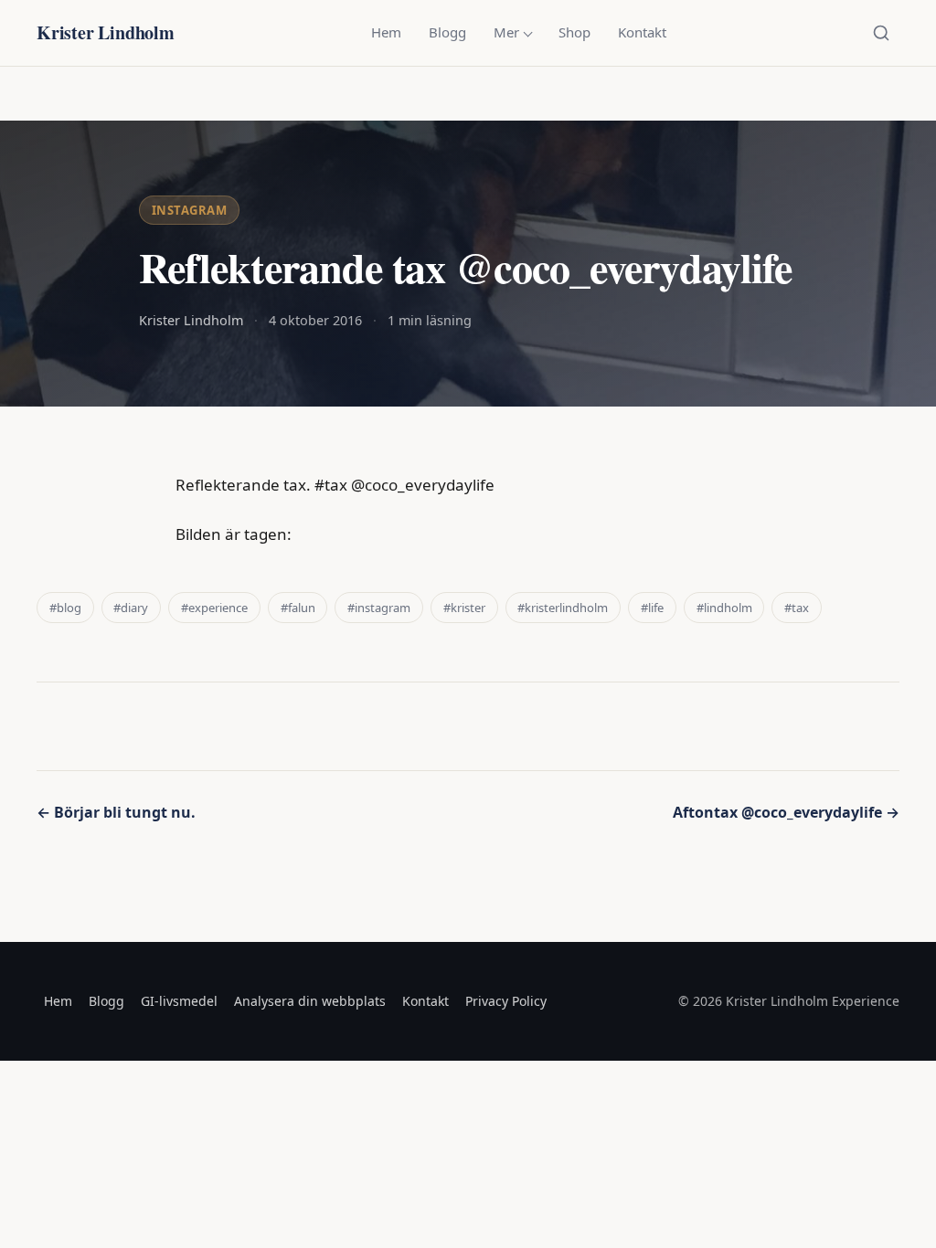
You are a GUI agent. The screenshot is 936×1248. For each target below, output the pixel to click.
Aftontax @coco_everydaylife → (786, 812)
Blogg (447, 32)
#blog (65, 607)
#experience (214, 607)
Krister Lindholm (106, 32)
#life (652, 607)
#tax (796, 607)
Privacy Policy (506, 1001)
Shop (574, 32)
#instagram (378, 607)
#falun (298, 607)
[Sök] (881, 33)
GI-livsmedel (179, 1001)
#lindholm (724, 607)
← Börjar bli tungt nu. (116, 812)
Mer (506, 32)
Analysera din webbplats (310, 1001)
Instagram (190, 210)
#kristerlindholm (562, 607)
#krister (464, 607)
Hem (386, 32)
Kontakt (642, 32)
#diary (130, 607)
